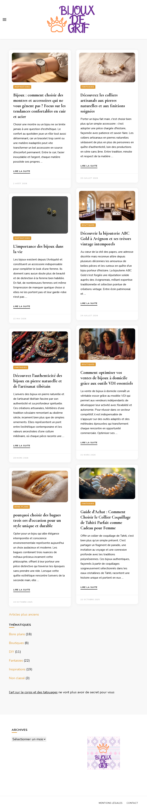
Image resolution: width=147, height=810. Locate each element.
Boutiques (88, 225)
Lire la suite (21, 171)
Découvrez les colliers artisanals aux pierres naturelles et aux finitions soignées (102, 103)
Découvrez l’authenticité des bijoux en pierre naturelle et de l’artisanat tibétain (37, 381)
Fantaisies (88, 87)
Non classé (17, 678)
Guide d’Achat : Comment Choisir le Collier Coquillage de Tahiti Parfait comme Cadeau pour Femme (105, 520)
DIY (11, 652)
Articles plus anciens (24, 614)
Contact (132, 803)
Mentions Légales (110, 803)
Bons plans (22, 507)
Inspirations (22, 87)
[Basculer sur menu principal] (4, 19)
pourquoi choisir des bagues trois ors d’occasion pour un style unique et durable (37, 520)
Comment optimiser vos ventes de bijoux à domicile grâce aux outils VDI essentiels (106, 378)
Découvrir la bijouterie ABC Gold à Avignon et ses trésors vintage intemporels (105, 239)
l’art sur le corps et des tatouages (33, 692)
